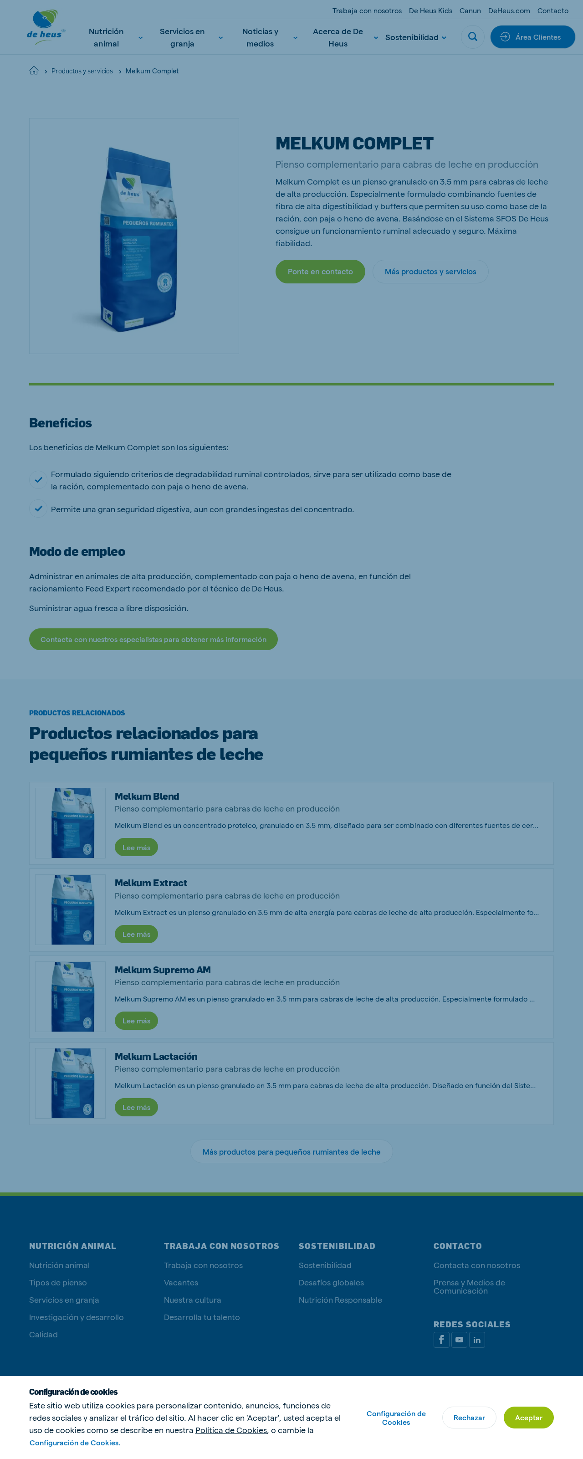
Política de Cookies (231, 1429)
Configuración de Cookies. (75, 1442)
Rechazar (469, 1417)
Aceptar (528, 1417)
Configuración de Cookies (396, 1417)
